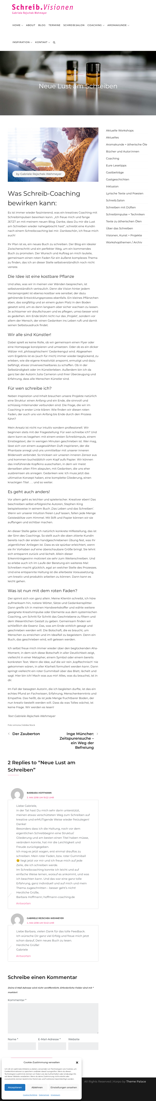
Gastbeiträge (115, 172)
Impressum (55, 1095)
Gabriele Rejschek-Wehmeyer (40, 174)
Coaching (94, 25)
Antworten (23, 903)
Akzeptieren (15, 1087)
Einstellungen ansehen (64, 1087)
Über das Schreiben (119, 228)
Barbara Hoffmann (39, 792)
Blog (42, 25)
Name (13, 1039)
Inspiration (21, 42)
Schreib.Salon (74, 25)
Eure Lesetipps (116, 165)
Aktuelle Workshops (120, 130)
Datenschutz (44, 1095)
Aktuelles (112, 137)
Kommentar (17, 1000)
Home (16, 25)
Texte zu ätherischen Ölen (124, 221)
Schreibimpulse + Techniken (125, 214)
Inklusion (112, 186)
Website (74, 1039)
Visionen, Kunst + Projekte (124, 235)
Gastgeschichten (117, 179)
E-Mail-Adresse (49, 1039)
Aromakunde (117, 25)
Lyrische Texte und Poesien (124, 193)
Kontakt (41, 42)
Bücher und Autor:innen (122, 151)
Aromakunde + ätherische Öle (126, 144)
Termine (54, 25)
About (30, 25)
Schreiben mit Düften (121, 207)
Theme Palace (136, 1081)
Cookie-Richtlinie (30, 1095)
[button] (77, 1062)
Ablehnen (37, 1087)
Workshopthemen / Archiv (124, 242)
